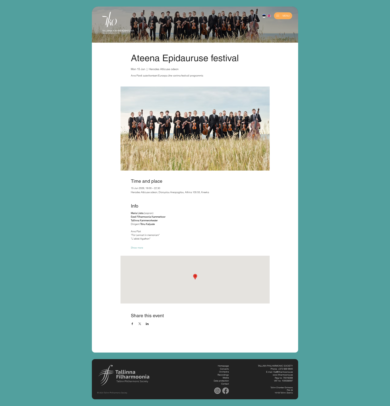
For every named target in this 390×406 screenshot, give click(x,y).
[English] (268, 15)
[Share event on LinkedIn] (147, 324)
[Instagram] (217, 390)
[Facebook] (225, 390)
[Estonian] (264, 15)
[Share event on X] (139, 324)
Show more (137, 247)
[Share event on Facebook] (132, 324)
